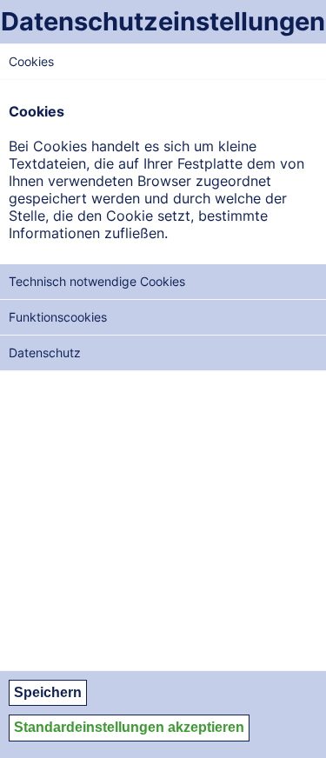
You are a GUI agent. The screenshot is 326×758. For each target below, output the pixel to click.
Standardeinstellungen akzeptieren (129, 727)
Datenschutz (45, 352)
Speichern (48, 692)
